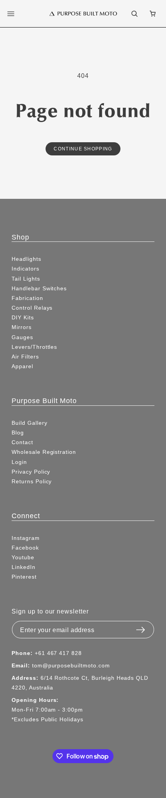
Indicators (25, 268)
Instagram (26, 538)
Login (19, 462)
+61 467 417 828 (58, 653)
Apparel (22, 366)
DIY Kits (23, 317)
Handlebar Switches (39, 288)
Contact (22, 442)
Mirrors (22, 327)
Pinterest (24, 577)
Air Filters (25, 356)
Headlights (26, 259)
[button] (15, 13)
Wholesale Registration (44, 452)
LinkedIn (24, 567)
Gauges (22, 337)
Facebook (25, 548)
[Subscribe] (140, 627)
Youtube (23, 557)
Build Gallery (29, 423)
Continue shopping (83, 149)
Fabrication (27, 298)
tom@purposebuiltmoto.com (71, 665)
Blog (18, 432)
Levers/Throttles (34, 347)
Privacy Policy (31, 472)
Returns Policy (32, 481)
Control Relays (32, 308)
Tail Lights (26, 279)
